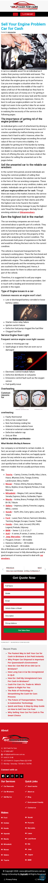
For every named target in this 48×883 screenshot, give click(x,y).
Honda (9, 524)
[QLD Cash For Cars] (24, 10)
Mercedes (16, 537)
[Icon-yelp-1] (21, 776)
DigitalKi (24, 874)
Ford (8, 518)
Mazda (9, 499)
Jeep (8, 537)
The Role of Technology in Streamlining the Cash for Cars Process (22, 694)
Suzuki (9, 512)
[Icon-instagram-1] (12, 776)
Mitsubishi (11, 493)
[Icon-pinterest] (17, 776)
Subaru (9, 505)
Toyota (9, 474)
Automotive (12, 32)
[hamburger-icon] (15, 14)
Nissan (9, 484)
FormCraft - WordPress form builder (15, 642)
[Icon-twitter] (8, 776)
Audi (8, 533)
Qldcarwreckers (27, 212)
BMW (8, 530)
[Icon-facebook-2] (3, 776)
